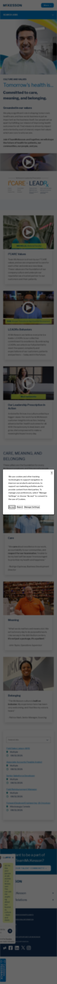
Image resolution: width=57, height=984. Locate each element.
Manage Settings (32, 507)
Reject (20, 507)
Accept (12, 507)
